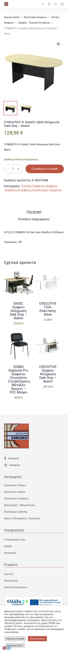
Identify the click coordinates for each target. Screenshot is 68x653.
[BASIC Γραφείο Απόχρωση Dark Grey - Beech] (18, 283)
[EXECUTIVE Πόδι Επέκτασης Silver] (48, 283)
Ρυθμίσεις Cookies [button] (15, 638)
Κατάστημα (10, 552)
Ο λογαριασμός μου (15, 539)
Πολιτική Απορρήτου (15, 587)
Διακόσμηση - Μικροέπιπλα (19, 505)
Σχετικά (8, 574)
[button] (62, 4)
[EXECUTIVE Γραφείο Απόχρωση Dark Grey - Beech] (48, 346)
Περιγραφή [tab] (33, 211)
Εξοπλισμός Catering (15, 511)
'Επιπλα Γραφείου (33, 186)
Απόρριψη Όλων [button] (15, 645)
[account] (49, 4)
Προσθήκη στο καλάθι (45, 168)
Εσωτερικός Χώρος (15, 485)
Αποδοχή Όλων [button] (37, 638)
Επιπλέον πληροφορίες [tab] (34, 219)
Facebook (13, 458)
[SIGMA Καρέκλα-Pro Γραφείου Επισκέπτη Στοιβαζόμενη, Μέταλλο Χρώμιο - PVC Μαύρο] (18, 346)
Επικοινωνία (11, 580)
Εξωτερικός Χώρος (15, 491)
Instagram (14, 465)
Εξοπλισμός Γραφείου (35, 17)
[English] (4, 647)
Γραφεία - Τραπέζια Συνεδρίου (34, 22)
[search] (43, 4)
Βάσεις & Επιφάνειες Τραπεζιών (22, 518)
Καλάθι (8, 546)
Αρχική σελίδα (12, 17)
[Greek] (9, 647)
